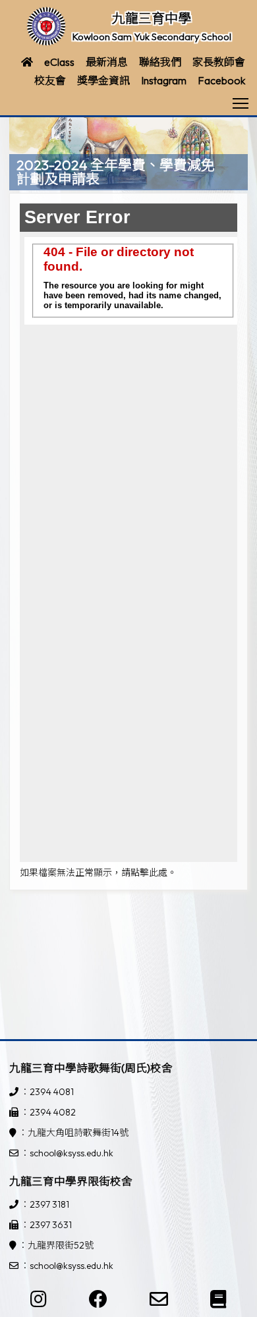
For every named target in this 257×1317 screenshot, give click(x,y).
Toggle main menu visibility (240, 102)
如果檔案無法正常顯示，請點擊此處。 (98, 872)
